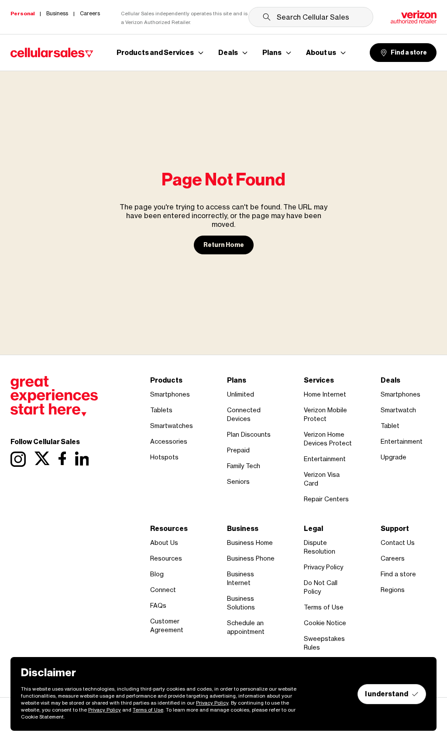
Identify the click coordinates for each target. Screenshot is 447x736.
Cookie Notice (325, 622)
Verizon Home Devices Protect (328, 439)
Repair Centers (326, 499)
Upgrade (393, 457)
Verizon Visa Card (322, 479)
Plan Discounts (249, 434)
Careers (393, 558)
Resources (166, 558)
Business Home (250, 542)
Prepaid (238, 450)
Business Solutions (241, 603)
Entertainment (325, 458)
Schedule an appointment (246, 627)
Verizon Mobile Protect (325, 414)
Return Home (223, 245)
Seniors (238, 481)
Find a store (409, 52)
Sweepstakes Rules (324, 643)
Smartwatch (398, 410)
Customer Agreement (166, 625)
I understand (386, 694)
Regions (393, 589)
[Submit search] (266, 17)
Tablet (390, 425)
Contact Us (398, 542)
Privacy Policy (323, 567)
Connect (163, 589)
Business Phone (251, 558)
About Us (164, 542)
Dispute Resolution (319, 547)
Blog (157, 574)
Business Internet (240, 578)
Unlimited (240, 394)
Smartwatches (171, 425)
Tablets (161, 410)
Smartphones (170, 394)
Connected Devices (244, 414)
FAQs (158, 605)
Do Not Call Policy (320, 587)
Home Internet (325, 394)
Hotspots (164, 457)
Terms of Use (324, 607)
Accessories (168, 441)
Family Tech (243, 465)
